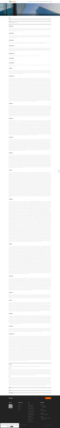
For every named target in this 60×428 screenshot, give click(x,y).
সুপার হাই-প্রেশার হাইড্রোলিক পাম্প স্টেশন (44, 70)
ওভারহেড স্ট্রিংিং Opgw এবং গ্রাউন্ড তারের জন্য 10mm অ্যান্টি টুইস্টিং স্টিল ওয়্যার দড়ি (42, 320)
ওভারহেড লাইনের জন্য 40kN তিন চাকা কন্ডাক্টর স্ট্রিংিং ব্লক (34, 348)
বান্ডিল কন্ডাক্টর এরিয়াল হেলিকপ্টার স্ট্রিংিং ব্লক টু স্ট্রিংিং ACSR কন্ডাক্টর (25, 133)
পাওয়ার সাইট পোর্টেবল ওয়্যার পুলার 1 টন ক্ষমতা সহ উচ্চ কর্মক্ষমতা (30, 185)
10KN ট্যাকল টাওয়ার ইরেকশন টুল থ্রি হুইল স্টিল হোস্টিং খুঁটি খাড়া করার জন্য (25, 255)
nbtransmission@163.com (45, 414)
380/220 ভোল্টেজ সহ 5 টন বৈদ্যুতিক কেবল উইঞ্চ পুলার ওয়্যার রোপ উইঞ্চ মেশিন (32, 179)
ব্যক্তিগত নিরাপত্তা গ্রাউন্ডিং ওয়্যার (23, 36)
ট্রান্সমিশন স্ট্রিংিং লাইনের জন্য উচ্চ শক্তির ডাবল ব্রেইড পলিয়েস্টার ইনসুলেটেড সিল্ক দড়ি (37, 318)
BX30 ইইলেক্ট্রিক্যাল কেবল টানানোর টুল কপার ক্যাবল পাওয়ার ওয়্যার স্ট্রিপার (31, 238)
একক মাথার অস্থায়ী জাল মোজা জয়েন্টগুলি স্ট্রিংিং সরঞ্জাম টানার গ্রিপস (28, 341)
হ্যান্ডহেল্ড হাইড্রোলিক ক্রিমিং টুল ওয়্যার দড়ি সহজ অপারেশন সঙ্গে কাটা (42, 231)
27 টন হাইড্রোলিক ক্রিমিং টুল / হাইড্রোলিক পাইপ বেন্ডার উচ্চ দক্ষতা (35, 227)
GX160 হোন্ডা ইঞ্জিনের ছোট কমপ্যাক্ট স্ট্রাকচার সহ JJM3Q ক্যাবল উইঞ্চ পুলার (26, 182)
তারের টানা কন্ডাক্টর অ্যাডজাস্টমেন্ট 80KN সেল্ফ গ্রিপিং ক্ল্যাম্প (37, 309)
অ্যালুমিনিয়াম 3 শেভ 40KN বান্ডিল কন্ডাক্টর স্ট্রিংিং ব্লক (17, 114)
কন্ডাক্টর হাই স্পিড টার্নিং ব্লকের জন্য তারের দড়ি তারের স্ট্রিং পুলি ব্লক (24, 147)
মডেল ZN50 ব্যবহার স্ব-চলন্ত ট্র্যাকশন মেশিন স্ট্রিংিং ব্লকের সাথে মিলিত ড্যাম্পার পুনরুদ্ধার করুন (37, 147)
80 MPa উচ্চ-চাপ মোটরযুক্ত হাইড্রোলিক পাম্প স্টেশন (19, 70)
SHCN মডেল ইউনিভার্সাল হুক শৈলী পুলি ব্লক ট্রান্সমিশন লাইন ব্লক (13, 343)
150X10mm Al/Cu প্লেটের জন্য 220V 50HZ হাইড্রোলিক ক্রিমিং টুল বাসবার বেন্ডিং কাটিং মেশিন (36, 218)
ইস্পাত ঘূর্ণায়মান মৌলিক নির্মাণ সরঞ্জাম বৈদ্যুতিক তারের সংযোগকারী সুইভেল (41, 339)
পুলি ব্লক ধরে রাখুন (34, 29)
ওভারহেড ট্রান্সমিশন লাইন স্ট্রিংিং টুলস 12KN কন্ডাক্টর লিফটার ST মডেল (39, 252)
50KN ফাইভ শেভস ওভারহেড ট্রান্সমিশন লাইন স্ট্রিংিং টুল (35, 353)
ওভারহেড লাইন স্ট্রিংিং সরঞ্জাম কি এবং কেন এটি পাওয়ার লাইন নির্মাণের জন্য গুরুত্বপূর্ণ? (15, 369)
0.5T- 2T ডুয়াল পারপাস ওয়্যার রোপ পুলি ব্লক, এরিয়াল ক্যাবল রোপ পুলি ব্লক (38, 127)
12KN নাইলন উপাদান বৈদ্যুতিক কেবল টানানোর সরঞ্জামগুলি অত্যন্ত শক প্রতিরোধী (39, 80)
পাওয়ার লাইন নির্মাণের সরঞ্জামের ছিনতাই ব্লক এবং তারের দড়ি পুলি (25, 158)
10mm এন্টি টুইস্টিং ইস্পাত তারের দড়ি (17, 50)
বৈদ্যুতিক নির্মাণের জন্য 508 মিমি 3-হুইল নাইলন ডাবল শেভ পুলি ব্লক (35, 131)
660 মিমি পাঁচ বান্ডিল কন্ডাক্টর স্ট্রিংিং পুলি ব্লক (23, 107)
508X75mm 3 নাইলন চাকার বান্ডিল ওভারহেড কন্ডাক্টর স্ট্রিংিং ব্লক (17, 109)
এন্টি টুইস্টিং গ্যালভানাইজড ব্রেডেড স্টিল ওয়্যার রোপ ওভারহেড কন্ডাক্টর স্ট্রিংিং (29, 320)
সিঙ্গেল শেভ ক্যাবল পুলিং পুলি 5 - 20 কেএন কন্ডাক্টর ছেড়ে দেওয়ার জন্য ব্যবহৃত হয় (27, 127)
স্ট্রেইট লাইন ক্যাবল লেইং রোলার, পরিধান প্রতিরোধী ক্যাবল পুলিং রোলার (45, 82)
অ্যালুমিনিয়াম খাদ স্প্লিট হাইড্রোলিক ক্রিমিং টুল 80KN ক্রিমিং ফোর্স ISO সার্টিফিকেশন (23, 229)
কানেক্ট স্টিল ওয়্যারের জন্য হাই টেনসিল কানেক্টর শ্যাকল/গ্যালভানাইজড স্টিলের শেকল (36, 343)
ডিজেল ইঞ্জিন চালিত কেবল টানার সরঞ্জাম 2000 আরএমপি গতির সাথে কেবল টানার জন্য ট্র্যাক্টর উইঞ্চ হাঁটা (31, 193)
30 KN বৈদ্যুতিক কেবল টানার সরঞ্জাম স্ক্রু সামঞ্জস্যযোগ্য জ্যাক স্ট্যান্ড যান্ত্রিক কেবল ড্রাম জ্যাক (39, 267)
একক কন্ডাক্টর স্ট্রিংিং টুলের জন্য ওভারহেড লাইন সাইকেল (21, 150)
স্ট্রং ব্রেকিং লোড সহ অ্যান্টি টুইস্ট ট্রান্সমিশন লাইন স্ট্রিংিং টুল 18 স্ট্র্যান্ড (22, 342)
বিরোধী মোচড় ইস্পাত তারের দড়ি (11, 45)
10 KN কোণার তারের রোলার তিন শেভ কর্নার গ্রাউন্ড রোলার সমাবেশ (16, 92)
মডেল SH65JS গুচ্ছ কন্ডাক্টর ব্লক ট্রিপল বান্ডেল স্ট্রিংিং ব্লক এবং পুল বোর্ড (22, 129)
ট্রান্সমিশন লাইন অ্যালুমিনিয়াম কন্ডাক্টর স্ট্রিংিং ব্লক (30, 349)
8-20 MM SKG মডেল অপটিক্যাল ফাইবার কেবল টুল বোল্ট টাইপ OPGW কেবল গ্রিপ (15, 278)
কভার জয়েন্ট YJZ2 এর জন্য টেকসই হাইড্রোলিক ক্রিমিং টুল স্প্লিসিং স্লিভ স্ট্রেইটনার (18, 230)
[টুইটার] (47, 425)
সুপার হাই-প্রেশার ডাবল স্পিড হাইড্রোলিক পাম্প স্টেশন (27, 70)
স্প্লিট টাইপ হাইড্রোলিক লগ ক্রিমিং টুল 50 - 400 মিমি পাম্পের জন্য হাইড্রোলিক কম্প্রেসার (41, 204)
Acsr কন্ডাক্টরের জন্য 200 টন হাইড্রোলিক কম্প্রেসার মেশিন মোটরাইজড (22, 71)
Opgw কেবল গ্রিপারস (38, 43)
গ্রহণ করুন (12, 426)
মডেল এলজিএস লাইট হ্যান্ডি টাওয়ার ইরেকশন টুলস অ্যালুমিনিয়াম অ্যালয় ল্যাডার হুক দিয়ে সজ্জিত (33, 247)
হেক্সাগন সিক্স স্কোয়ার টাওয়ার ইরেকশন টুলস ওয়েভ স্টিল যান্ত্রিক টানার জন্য (33, 342)
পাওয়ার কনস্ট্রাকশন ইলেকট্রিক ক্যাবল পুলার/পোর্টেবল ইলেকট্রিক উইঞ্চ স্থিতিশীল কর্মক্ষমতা (22, 186)
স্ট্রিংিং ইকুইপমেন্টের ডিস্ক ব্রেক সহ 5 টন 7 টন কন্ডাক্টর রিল (20, 143)
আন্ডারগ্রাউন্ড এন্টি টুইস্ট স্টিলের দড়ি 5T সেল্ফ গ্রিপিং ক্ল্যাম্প (27, 307)
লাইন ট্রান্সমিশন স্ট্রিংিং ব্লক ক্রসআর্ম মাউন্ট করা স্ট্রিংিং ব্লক (43, 129)
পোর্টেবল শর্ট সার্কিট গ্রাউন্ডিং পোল (13, 36)
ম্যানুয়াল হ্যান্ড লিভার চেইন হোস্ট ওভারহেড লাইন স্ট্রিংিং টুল (17, 331)
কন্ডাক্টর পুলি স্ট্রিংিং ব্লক (11, 26)
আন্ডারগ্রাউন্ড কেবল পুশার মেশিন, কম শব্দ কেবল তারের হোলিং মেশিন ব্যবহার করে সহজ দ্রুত (28, 95)
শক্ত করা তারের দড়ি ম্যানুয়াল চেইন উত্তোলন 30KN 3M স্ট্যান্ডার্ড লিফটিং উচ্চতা (37, 328)
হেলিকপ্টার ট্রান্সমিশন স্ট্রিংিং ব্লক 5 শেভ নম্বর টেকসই (36, 133)
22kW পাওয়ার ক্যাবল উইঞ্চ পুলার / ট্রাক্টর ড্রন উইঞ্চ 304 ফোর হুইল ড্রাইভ (36, 176)
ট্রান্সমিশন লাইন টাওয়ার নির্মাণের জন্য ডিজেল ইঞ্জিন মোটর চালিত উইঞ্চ (34, 161)
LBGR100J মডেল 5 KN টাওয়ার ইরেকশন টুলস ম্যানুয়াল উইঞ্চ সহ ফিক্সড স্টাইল (15, 294)
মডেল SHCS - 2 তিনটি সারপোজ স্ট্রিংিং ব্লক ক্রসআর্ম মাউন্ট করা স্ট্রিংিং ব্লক (29, 128)
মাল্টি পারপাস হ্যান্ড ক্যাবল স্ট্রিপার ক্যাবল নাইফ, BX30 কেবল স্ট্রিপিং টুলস (36, 263)
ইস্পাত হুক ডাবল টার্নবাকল (13, 43)
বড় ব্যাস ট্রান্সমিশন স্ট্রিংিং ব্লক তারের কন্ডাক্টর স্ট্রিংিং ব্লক (35, 132)
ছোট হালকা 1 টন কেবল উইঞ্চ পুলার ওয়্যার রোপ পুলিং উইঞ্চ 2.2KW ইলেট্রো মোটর (19, 179)
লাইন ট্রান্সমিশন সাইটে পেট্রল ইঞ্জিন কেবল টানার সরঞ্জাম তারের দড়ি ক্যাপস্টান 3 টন (36, 180)
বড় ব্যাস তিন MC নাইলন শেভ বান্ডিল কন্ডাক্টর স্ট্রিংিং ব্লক (32, 106)
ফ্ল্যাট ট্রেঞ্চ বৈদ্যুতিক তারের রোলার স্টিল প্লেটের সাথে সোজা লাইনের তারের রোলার (16, 80)
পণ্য (9, 24)
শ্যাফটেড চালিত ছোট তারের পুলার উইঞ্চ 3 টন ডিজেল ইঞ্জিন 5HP (35, 187)
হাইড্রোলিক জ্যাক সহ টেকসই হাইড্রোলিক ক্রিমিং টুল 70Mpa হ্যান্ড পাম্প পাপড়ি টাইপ (37, 219)
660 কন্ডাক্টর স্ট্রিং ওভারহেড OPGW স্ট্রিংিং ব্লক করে (35, 287)
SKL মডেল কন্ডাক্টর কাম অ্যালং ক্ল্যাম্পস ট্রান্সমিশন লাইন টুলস (44, 142)
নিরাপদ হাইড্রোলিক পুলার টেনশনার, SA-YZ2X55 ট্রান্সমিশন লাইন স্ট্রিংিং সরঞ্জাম (25, 356)
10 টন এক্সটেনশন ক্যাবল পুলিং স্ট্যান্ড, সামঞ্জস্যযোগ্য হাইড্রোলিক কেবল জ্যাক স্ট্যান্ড (40, 269)
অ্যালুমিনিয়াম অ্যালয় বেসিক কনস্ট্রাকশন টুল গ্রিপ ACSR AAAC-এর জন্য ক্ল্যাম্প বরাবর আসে (25, 309)
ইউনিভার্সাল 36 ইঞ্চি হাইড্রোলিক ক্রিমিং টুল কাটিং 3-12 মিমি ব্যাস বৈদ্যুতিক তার (22, 218)
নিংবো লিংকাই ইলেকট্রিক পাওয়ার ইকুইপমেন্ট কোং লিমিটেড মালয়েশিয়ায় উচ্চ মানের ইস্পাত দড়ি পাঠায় (32, 366)
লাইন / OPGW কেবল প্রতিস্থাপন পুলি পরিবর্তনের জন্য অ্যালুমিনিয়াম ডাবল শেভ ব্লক (32, 285)
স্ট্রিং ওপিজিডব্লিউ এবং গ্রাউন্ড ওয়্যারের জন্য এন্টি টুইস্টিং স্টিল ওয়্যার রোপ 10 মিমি (21, 48)
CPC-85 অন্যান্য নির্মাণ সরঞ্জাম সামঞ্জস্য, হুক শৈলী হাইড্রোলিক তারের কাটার (17, 264)
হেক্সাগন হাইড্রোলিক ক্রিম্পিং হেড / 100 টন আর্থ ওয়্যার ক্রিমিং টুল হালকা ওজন (19, 214)
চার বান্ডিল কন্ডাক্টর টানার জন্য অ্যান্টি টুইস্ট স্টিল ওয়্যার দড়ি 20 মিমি (33, 48)
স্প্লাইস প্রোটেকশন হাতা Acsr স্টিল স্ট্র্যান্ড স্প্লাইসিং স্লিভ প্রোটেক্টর (44, 156)
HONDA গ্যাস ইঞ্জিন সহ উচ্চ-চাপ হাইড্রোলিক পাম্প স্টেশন (36, 70)
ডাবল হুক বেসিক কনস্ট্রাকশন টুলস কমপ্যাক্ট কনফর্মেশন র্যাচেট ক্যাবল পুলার (24, 311)
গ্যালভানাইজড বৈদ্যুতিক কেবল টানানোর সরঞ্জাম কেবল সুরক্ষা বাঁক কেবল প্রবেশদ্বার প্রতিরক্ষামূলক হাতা (30, 89)
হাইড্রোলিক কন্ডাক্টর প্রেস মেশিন (20, 73)
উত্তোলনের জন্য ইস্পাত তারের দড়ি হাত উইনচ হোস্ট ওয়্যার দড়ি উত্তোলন (35, 120)
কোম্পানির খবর (10, 364)
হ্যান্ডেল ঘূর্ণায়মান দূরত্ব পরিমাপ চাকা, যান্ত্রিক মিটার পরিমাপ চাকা (13, 262)
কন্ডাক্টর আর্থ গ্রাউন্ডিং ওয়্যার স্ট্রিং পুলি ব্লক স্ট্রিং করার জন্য (18, 128)
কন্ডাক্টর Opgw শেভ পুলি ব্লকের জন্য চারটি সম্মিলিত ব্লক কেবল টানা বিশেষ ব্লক (18, 145)
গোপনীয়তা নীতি (17, 425)
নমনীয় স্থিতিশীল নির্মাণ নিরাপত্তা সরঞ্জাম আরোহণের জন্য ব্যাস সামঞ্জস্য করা (41, 259)
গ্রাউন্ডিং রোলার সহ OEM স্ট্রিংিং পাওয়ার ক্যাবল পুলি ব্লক (25, 113)
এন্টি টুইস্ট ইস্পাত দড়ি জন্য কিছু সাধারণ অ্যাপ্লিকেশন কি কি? (17, 385)
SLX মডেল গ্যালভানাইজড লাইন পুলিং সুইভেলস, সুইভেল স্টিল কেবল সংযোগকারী (40, 352)
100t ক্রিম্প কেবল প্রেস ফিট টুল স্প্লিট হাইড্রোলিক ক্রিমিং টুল (29, 234)
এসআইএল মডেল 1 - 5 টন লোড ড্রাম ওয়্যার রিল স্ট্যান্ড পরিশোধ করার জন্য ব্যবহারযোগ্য (35, 270)
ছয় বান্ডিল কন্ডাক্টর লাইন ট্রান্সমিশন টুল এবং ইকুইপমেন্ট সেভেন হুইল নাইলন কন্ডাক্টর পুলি (33, 346)
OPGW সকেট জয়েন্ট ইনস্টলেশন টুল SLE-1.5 (30, 289)
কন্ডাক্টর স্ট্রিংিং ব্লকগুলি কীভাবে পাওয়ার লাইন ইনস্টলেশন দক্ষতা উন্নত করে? (40, 373)
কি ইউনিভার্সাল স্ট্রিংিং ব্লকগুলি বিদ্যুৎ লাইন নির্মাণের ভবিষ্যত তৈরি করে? (34, 371)
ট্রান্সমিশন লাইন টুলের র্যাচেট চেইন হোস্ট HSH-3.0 (20, 160)
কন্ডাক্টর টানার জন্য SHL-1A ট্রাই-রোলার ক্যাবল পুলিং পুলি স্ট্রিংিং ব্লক (15, 127)
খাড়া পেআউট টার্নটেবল (34, 42)
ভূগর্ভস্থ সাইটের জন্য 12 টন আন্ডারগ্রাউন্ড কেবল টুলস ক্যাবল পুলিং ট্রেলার (16, 95)
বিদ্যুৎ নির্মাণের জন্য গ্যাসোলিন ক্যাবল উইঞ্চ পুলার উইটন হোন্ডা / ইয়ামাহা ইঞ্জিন (39, 174)
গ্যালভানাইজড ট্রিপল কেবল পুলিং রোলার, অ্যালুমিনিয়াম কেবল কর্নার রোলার (21, 81)
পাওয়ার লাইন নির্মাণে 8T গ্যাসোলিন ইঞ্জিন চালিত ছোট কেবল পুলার (15, 182)
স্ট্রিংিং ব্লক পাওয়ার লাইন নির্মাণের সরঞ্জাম (38, 28)
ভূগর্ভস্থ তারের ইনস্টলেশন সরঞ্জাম (31, 414)
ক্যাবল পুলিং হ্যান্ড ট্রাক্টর (13, 35)
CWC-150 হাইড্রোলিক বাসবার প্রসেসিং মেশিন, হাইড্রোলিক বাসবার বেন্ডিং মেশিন (36, 203)
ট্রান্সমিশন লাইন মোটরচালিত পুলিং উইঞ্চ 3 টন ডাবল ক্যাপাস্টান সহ (13, 162)
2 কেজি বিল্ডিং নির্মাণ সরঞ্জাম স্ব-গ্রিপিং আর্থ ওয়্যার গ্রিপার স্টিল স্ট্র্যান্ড (44, 305)
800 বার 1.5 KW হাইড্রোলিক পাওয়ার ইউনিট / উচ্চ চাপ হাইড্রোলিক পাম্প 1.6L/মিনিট (32, 214)
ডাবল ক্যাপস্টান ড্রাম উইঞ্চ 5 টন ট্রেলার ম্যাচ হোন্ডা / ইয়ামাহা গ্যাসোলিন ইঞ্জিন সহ (20, 175)
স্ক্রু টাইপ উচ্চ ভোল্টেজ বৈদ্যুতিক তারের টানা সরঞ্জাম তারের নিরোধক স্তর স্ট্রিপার (28, 237)
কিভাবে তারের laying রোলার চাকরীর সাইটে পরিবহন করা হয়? (43, 377)
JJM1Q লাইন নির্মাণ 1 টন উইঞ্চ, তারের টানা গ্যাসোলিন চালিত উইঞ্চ (32, 194)
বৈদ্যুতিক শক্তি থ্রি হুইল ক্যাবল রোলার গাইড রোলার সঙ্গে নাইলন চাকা (26, 88)
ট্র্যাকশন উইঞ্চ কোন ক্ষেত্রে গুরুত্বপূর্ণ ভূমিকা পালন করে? (16, 371)
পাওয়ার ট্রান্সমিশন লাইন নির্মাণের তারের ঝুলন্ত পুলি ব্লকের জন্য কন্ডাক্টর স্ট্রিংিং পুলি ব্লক (23, 131)
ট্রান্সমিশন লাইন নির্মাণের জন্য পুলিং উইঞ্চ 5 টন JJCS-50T (24, 161)
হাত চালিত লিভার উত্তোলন (22, 35)
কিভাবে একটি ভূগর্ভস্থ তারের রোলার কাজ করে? (12, 377)
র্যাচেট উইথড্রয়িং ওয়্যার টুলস (45, 42)
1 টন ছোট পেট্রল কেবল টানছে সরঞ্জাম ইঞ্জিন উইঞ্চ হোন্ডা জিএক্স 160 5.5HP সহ (37, 172)
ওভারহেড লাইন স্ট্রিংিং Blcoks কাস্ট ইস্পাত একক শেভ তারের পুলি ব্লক (41, 128)
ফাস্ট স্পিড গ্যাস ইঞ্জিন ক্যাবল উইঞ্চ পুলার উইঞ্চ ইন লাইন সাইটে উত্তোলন (40, 185)
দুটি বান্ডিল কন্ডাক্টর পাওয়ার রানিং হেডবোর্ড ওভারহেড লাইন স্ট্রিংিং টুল (43, 139)
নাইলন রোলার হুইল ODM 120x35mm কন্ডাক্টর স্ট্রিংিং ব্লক (44, 121)
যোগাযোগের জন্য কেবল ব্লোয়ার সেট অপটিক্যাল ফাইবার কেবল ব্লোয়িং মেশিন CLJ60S (31, 284)
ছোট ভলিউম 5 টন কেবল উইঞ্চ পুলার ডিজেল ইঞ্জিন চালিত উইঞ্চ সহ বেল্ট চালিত (20, 189)
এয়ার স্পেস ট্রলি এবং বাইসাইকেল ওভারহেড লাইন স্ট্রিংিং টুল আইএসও (45, 149)
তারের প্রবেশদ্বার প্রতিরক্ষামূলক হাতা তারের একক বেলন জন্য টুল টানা (43, 89)
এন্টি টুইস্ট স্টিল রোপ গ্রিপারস (22, 43)
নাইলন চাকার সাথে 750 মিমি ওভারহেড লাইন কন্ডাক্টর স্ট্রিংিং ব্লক (17, 350)
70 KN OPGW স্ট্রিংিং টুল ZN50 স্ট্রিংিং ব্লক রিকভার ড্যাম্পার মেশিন (39, 281)
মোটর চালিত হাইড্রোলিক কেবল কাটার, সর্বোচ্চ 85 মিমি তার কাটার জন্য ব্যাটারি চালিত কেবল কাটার (31, 230)
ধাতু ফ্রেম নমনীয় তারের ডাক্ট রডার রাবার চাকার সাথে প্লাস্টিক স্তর (38, 78)
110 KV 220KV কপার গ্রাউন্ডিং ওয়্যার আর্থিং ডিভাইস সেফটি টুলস (27, 248)
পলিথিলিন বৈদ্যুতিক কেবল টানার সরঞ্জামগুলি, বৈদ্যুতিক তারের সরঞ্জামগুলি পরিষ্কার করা (27, 78)
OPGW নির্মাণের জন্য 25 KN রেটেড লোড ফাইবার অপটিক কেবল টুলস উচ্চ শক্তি (28, 278)
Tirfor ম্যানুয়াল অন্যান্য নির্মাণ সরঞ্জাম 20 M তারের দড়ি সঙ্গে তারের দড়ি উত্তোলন (24, 328)
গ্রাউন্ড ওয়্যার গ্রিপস (34, 43)
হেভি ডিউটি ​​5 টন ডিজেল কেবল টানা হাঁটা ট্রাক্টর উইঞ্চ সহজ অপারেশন (19, 193)
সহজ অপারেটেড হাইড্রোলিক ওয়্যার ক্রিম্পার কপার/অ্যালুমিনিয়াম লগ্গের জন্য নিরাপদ (23, 203)
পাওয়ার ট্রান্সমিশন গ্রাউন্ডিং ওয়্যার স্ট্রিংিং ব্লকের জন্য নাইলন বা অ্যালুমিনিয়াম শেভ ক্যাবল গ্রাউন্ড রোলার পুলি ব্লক (25, 164)
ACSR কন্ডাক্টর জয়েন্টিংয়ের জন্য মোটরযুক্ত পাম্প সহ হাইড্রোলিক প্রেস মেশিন (44, 162)
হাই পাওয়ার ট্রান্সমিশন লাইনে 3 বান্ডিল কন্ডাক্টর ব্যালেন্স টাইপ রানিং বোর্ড (21, 140)
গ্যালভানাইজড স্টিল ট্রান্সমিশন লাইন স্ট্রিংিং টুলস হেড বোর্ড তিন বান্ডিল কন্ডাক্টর (45, 342)
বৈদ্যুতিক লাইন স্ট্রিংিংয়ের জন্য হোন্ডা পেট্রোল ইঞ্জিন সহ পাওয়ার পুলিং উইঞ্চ (45, 161)
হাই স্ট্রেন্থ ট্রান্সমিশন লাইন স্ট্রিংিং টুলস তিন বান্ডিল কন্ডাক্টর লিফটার (18, 252)
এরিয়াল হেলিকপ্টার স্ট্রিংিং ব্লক (27, 28)
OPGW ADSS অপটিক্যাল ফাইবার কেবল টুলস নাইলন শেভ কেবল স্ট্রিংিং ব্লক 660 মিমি (35, 125)
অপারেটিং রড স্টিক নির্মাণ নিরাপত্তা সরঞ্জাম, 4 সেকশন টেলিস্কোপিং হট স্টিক (26, 258)
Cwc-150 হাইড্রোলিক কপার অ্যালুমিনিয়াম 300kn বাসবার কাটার (15, 233)
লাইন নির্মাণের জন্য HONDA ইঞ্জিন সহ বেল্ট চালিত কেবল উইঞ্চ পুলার (15, 187)
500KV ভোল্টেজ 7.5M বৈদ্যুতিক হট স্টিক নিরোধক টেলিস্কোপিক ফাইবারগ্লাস (14, 258)
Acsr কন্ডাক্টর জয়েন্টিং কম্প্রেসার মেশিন (31, 71)
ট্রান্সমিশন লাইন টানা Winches (11, 53)
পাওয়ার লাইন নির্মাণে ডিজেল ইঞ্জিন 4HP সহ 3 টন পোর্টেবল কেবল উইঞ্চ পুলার (30, 191)
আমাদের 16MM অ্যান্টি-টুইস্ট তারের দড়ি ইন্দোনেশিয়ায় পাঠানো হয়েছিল (19, 366)
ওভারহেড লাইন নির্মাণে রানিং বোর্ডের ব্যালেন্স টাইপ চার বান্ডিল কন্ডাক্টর (43, 140)
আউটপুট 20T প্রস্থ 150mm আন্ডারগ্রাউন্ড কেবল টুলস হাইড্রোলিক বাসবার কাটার (28, 222)
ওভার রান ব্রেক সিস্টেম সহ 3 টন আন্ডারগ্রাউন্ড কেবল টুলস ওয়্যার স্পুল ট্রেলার (34, 96)
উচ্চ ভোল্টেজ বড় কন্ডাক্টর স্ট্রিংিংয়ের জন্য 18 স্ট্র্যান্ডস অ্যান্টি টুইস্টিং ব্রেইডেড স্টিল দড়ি (27, 316)
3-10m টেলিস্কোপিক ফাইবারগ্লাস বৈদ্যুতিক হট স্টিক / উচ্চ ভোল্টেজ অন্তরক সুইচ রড (15, 248)
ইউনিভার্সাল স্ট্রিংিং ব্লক (24, 29)
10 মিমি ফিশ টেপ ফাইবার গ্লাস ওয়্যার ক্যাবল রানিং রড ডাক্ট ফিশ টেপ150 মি (20, 93)
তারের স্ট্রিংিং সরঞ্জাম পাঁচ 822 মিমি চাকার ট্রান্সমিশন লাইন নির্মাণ (30, 111)
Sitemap (11, 14)
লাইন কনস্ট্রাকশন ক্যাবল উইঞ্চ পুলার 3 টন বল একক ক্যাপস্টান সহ (41, 191)
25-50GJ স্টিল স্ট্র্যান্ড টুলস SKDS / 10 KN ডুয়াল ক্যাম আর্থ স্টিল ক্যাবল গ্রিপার (28, 302)
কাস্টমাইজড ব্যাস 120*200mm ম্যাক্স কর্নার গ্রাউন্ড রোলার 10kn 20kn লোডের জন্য (20, 99)
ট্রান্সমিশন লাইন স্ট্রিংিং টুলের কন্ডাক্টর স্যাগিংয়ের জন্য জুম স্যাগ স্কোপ (22, 142)
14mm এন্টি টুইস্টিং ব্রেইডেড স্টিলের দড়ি (36, 50)
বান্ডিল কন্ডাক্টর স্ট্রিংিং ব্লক (11, 28)
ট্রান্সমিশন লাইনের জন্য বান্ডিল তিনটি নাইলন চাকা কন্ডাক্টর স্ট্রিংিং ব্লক (41, 111)
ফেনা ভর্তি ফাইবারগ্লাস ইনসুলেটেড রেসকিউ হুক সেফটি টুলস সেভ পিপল (38, 256)
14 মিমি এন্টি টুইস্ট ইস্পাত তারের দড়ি (30, 50)
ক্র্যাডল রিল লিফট (31, 42)
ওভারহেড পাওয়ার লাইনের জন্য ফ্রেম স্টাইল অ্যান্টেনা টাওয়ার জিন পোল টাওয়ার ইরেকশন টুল (23, 296)
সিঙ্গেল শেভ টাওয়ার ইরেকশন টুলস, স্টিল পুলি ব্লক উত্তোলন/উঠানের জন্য (14, 255)
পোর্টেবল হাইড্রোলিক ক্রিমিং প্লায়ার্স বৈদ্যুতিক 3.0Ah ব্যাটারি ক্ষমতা (44, 230)
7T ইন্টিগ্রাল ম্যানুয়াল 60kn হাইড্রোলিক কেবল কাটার (44, 233)
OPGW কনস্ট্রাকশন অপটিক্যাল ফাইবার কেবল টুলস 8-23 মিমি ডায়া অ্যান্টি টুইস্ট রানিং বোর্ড (25, 281)
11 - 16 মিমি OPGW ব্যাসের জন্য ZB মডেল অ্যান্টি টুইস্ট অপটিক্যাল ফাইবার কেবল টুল (32, 280)
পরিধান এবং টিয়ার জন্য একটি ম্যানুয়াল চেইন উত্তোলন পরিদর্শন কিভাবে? (27, 385)
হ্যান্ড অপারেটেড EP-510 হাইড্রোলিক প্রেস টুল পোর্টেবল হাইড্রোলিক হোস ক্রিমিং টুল (26, 226)
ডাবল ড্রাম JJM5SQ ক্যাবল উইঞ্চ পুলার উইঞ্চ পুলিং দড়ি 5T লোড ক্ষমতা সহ (27, 174)
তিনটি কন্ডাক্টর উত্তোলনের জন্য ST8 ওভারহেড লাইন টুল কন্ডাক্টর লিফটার (28, 252)
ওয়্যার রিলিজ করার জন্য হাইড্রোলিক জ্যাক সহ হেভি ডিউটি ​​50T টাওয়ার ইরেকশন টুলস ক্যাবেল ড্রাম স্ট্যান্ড (24, 253)
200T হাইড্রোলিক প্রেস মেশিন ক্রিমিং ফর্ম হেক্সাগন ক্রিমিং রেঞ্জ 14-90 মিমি (38, 211)
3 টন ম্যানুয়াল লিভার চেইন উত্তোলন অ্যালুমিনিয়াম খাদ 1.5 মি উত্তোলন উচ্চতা (27, 331)
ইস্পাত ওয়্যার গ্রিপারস (31, 43)
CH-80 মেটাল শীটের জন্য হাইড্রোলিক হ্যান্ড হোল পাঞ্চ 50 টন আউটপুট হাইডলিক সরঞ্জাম (30, 220)
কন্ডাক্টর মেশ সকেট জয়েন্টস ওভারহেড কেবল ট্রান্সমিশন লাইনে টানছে (30, 143)
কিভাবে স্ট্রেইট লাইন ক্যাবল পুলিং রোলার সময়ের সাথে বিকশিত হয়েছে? (38, 378)
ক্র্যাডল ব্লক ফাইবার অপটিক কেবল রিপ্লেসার (40, 29)
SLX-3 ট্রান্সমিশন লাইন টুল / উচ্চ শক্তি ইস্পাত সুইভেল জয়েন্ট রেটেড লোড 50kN (16, 352)
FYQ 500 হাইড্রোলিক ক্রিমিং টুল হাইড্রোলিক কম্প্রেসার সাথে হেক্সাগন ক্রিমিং (15, 209)
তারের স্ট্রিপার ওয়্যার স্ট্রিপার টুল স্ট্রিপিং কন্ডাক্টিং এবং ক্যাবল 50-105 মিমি (14, 120)
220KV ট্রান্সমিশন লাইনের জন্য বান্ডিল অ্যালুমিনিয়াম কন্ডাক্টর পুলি (21, 349)
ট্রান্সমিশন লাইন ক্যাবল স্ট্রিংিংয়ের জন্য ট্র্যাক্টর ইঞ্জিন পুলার (40, 160)
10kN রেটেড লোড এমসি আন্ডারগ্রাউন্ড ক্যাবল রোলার (43, 99)
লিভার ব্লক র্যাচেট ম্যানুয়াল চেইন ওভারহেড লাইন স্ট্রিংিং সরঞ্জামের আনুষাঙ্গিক (38, 330)
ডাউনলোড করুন (37, 1)
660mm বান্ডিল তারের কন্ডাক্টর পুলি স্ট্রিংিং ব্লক (36, 114)
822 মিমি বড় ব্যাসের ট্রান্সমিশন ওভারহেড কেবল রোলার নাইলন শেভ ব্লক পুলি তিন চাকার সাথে (16, 167)
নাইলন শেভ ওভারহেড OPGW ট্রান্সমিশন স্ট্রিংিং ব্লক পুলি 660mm (15, 132)
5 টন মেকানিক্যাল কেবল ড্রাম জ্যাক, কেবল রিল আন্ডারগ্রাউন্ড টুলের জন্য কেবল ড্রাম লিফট (27, 269)
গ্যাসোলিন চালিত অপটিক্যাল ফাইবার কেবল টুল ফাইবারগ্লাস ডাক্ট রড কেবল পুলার (41, 95)
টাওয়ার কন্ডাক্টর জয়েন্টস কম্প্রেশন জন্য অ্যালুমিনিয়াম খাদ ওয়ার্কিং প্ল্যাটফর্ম (37, 294)
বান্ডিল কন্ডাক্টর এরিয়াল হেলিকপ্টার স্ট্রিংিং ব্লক (34, 113)
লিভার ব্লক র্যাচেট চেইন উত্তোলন (34, 35)
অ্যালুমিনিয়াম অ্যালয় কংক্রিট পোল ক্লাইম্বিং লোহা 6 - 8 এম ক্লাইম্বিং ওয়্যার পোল (35, 260)
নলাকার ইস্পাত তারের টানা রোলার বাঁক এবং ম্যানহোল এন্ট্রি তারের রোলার (43, 81)
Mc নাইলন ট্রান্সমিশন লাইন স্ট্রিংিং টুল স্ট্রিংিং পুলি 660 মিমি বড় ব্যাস (23, 348)
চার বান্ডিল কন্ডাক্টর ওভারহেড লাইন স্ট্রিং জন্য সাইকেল (12, 150)
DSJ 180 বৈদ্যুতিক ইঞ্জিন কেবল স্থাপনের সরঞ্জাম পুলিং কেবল (24, 120)
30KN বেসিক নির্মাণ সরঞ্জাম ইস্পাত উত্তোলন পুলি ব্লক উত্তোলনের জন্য (36, 255)
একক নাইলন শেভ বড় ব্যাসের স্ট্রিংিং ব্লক (36, 109)
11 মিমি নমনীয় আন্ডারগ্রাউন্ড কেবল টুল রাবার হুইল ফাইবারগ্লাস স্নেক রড (44, 93)
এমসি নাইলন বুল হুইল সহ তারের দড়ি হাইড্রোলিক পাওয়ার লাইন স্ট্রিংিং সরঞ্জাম (37, 356)
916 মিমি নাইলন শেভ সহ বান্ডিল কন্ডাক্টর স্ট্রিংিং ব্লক (27, 353)
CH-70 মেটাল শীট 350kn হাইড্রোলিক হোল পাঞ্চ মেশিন (24, 233)
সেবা (18, 411)
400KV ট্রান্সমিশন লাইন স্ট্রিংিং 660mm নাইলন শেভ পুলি (40, 350)
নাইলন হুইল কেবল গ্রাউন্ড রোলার (30, 378)
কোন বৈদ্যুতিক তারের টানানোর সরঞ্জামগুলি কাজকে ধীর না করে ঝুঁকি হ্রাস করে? (27, 369)
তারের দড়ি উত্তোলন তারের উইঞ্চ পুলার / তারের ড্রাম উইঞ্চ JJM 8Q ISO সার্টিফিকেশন (39, 182)
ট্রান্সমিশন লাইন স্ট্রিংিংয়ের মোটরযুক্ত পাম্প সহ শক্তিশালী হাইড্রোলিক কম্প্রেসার (15, 240)
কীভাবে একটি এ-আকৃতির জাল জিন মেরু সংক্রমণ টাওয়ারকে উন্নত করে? (45, 371)
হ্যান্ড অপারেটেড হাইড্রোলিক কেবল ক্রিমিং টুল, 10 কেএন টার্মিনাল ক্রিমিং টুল (16, 204)
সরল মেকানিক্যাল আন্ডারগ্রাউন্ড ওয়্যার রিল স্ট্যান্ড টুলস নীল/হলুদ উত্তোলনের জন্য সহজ (17, 271)
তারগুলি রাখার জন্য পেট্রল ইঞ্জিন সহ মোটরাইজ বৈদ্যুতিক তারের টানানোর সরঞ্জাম (20, 84)
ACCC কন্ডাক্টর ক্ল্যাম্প (10, 42)
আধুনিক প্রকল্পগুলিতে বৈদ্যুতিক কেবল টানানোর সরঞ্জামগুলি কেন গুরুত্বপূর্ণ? (37, 372)
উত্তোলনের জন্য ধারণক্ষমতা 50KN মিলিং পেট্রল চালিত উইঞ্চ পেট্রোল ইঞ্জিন (19, 185)
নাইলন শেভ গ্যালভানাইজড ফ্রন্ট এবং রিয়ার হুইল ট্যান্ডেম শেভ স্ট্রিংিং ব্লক (40, 164)
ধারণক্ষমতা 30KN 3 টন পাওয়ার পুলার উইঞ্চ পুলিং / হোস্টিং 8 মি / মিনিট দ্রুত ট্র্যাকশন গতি (33, 189)
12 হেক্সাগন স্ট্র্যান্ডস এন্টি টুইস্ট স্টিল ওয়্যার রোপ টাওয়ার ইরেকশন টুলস (26, 266)
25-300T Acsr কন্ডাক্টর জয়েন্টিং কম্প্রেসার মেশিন (24, 241)
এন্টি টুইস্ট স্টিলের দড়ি (10, 313)
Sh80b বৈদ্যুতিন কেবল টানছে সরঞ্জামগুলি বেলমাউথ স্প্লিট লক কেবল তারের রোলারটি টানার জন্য (33, 87)
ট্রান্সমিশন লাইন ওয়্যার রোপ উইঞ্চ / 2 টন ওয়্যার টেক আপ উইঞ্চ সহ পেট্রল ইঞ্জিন (24, 178)
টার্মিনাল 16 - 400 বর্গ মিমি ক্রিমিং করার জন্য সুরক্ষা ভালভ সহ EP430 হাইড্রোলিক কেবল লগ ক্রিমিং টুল (41, 226)
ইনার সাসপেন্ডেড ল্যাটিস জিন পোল (14, 60)
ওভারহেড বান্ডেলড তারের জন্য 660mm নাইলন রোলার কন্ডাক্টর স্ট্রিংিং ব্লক (20, 360)
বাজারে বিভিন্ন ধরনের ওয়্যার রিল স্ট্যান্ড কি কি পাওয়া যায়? (25, 384)
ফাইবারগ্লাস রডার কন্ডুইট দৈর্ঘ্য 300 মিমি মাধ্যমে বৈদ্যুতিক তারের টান (43, 84)
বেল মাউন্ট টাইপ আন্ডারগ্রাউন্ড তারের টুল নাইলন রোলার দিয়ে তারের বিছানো (22, 82)
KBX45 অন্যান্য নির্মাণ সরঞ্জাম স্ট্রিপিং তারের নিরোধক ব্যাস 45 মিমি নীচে (15, 266)
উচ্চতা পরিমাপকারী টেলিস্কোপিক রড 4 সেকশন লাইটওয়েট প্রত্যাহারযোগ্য (34, 249)
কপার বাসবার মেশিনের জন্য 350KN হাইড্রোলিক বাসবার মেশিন (20, 234)
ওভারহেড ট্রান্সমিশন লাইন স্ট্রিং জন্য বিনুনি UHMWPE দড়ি (23, 321)
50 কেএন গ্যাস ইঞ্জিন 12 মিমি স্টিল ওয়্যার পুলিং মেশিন (16, 161)
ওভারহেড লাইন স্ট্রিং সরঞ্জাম (11, 40)
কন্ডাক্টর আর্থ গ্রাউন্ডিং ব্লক (49, 29)
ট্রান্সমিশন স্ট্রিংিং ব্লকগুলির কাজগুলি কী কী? (15, 373)
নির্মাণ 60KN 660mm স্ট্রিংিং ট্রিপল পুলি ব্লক (42, 113)
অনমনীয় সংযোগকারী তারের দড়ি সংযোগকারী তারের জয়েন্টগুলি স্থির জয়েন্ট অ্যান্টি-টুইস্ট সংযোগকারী (20, 149)
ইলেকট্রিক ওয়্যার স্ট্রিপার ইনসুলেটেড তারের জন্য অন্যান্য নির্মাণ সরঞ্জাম (15, 263)
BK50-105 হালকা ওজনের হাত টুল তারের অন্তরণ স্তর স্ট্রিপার (39, 237)
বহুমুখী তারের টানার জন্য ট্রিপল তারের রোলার (37, 100)
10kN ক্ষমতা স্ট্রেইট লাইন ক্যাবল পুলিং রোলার (18, 100)
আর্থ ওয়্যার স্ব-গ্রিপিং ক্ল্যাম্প (27, 43)
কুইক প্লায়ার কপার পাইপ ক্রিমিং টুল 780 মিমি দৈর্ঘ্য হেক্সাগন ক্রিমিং (44, 225)
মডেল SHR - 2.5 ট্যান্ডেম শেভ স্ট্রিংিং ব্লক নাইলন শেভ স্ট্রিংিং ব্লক (16, 339)
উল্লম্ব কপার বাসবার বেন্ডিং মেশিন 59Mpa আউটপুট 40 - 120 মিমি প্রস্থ (24, 227)
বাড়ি (9, 14)
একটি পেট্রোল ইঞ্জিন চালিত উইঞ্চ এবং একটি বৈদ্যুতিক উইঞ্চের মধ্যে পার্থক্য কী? (29, 380)
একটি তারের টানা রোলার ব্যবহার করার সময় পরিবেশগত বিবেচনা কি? (34, 377)
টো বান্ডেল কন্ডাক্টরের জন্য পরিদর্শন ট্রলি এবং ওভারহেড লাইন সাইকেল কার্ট (15, 158)
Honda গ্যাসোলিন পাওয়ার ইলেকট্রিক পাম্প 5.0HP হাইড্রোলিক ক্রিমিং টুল (40, 234)
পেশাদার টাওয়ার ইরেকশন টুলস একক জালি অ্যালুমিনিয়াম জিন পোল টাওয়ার (36, 296)
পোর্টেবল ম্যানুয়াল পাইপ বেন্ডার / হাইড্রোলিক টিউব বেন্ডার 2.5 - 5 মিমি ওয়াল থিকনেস (32, 225)
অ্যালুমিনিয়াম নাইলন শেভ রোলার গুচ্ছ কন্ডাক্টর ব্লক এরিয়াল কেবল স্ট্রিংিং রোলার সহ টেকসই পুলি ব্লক (32, 165)
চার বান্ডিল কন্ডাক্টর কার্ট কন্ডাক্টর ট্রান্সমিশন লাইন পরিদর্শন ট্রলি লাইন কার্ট (24, 157)
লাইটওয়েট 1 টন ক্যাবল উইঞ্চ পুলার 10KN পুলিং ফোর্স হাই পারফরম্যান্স (25, 187)
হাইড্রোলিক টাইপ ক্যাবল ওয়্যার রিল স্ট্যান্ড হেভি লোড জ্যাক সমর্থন (23, 273)
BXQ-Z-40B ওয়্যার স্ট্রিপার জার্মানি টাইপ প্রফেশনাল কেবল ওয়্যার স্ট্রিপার (19, 238)
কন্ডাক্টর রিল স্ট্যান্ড (37, 42)
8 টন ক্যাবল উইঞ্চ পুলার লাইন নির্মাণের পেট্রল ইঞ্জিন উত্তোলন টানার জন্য (32, 183)
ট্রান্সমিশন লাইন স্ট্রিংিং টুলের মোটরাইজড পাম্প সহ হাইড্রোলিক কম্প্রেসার (29, 160)
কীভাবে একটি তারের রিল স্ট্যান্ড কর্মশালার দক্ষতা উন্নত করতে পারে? (13, 372)
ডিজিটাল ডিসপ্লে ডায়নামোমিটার (46, 35)
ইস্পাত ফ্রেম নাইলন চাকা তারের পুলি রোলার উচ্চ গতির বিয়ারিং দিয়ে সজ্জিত (28, 80)
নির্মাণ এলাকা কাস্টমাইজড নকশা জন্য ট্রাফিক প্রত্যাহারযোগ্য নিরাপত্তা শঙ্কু (27, 256)
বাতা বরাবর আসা (10, 300)
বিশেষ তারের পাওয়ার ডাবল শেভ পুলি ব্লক (48, 147)
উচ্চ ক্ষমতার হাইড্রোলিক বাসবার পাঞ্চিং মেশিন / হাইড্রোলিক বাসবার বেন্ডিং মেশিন (22, 223)
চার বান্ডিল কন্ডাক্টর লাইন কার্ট (42, 36)
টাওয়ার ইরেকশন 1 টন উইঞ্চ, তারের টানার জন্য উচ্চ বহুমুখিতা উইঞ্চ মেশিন (16, 174)
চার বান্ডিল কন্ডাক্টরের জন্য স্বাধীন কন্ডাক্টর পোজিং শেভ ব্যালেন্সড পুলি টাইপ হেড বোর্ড (44, 146)
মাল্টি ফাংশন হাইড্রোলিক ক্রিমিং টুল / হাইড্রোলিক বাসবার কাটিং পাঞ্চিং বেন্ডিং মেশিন (41, 222)
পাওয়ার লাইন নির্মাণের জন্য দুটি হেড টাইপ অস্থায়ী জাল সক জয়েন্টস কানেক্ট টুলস (23, 156)
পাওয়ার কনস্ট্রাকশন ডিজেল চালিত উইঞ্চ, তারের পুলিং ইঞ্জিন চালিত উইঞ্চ (43, 175)
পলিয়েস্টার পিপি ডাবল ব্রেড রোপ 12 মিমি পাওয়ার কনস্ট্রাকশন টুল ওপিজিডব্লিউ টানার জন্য (21, 260)
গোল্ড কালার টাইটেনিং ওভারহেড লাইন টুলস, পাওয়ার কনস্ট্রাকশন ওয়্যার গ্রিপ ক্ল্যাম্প (15, 310)
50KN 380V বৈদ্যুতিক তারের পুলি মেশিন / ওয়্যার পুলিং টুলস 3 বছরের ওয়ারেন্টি (44, 179)
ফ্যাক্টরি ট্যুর (12, 22)
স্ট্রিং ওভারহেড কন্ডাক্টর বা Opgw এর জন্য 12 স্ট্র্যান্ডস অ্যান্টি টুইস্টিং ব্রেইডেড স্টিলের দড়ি (41, 317)
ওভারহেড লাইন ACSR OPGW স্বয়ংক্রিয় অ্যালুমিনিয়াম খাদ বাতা (33, 162)
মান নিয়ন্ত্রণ (14, 22)
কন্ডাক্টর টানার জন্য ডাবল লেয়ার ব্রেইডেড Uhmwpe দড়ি (44, 321)
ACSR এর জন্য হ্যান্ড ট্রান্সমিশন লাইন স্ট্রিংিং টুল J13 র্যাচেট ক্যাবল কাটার (39, 341)
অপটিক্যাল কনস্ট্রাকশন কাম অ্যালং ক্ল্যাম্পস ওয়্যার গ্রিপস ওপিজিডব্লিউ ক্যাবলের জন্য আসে (41, 288)
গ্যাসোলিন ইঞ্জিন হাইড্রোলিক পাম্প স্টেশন (12, 70)
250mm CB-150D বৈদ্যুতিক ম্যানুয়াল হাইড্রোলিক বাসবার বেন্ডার (34, 233)
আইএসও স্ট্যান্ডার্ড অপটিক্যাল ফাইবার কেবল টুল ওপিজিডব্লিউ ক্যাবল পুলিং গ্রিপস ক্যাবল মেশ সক (18, 284)
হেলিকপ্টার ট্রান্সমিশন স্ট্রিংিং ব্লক (22, 28)
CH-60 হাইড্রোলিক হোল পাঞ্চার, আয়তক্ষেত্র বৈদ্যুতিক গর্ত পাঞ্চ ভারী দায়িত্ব (20, 208)
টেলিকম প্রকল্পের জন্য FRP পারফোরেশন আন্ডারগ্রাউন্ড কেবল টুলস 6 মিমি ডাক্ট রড (27, 92)
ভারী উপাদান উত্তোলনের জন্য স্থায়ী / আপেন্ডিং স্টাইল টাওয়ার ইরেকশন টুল (16, 295)
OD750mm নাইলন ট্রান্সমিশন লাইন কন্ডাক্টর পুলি (12, 349)
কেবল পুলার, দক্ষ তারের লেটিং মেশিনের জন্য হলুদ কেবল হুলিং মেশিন (13, 281)
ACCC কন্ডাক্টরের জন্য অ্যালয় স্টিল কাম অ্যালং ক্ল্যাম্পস (16, 42)
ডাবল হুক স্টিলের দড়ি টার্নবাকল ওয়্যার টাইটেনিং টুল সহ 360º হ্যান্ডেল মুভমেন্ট (23, 262)
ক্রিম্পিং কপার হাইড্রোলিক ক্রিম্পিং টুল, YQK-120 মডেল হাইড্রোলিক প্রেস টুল (27, 201)
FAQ (15, 22)
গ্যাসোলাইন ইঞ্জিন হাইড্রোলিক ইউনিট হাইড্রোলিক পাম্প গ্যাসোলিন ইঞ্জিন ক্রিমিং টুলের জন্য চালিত (27, 216)
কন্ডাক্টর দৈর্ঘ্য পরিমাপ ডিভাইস (29, 36)
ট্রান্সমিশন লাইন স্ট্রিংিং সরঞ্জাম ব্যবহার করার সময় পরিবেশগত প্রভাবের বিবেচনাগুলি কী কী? (39, 385)
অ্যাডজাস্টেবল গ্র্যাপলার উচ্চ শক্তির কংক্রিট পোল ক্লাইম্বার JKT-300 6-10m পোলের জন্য (39, 248)
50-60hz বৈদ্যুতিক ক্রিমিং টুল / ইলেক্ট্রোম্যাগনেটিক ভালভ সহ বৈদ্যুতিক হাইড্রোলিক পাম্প (16, 215)
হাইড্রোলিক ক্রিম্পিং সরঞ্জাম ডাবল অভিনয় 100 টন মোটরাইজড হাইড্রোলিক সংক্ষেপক (36, 207)
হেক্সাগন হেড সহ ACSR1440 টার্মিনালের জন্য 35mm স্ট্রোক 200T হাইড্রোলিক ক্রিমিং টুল (25, 211)
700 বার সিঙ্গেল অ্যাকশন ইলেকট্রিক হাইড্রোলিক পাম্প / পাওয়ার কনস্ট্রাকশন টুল (42, 215)
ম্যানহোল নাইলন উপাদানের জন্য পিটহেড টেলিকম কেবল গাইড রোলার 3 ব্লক (37, 88)
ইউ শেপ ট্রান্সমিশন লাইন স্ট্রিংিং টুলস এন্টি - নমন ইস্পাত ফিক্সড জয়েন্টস (24, 343)
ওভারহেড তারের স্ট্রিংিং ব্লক (19, 29)
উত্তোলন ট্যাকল (27, 29)
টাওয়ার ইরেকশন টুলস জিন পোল (31, 413)
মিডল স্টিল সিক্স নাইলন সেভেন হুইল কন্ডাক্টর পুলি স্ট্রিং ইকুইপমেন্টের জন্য (21, 346)
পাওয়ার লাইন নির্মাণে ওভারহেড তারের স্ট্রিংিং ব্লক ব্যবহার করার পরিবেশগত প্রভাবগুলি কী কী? (24, 381)
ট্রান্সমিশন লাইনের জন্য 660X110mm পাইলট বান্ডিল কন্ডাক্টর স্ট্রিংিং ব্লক (42, 115)
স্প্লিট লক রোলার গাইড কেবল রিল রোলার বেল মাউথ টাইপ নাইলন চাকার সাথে (15, 88)
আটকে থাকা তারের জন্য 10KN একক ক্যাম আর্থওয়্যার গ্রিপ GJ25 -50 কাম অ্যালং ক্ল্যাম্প (39, 307)
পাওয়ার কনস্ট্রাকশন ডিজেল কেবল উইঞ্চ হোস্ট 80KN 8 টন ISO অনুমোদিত (37, 190)
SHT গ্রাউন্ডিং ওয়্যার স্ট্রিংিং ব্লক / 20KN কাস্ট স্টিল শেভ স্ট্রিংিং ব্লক (40, 345)
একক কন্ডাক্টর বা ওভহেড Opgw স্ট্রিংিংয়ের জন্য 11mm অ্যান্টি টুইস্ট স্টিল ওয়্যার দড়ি (30, 139)
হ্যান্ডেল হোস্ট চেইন (42, 35)
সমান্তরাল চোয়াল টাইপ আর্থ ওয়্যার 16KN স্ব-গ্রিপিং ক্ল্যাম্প (28, 306)
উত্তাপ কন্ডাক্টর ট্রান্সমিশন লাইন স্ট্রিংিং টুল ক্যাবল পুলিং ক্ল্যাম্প (13, 309)
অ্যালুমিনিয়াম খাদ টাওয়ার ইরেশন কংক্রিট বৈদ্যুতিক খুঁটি (35, 266)
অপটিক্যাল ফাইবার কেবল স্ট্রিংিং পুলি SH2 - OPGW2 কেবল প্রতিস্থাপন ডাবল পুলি (35, 282)
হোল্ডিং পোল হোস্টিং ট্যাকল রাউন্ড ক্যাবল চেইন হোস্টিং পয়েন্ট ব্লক (40, 145)
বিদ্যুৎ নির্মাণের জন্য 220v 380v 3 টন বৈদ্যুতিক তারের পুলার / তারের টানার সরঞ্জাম (24, 180)
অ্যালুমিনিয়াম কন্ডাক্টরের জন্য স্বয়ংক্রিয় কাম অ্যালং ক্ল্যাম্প (25, 42)
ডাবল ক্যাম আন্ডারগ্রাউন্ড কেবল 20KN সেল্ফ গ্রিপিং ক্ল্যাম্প (19, 306)
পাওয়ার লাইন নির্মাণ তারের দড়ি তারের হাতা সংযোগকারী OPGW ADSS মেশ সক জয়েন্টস (28, 288)
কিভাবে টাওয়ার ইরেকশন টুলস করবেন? (44, 384)
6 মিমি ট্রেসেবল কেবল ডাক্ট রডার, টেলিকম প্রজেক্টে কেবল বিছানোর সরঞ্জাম (39, 92)
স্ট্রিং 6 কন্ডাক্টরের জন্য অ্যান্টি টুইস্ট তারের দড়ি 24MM (23, 49)
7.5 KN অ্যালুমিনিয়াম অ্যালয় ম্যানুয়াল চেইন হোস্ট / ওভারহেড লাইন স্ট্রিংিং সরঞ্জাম (26, 330)
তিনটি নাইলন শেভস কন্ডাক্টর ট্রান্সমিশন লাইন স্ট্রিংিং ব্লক (21, 111)
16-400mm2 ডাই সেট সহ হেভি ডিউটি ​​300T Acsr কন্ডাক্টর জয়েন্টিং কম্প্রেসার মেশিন (34, 241)
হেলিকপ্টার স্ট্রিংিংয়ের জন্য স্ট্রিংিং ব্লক (16, 28)
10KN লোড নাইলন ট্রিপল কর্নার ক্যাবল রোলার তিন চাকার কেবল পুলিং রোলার (32, 81)
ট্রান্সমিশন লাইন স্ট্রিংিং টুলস (11, 33)
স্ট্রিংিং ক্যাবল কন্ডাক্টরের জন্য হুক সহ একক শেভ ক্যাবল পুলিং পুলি (14, 121)
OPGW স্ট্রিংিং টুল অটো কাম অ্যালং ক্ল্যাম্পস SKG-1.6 (38, 289)
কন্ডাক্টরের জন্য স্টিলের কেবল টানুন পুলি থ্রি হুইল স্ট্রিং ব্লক (15, 107)
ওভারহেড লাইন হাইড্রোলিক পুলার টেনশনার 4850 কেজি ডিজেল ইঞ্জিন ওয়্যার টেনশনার (32, 357)
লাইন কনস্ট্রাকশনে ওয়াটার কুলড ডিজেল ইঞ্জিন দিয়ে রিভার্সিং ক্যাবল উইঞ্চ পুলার (15, 190)
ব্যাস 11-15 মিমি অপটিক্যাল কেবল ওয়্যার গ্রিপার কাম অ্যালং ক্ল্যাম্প (16, 288)
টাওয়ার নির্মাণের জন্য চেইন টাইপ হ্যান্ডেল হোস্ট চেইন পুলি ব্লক (13, 328)
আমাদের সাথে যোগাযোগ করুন (45, 1)
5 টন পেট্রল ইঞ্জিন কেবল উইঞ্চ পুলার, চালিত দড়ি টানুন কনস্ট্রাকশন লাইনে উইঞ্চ (21, 194)
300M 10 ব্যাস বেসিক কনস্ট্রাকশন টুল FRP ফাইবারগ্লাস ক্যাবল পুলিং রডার (14, 78)
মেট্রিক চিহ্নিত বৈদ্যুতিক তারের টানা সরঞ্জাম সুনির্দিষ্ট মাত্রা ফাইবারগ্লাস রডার (32, 84)
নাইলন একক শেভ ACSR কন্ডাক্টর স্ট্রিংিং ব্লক (32, 115)
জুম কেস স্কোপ (32, 36)
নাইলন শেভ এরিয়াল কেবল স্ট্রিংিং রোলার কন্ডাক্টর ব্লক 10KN (20, 122)
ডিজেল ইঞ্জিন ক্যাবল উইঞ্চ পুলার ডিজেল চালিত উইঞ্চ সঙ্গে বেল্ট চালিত (26, 190)
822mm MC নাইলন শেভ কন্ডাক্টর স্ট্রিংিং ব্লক (13, 354)
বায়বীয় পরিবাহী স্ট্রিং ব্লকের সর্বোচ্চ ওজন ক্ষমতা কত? (35, 381)
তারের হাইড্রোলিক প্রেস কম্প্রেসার (14, 71)
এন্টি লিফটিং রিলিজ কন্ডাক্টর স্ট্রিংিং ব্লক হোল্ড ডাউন (46, 125)
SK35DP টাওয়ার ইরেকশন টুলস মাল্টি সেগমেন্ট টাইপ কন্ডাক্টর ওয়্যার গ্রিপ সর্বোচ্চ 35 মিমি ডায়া (38, 251)
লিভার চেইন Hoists (30, 35)
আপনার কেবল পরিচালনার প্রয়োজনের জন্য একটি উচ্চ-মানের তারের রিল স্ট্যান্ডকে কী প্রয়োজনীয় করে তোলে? (26, 373)
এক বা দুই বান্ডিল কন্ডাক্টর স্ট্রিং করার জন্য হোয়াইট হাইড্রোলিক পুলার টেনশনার (44, 357)
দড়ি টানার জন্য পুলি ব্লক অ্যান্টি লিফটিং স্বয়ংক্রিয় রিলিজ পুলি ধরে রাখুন (33, 129)
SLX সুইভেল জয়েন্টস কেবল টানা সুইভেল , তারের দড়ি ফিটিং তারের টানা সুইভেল (28, 352)
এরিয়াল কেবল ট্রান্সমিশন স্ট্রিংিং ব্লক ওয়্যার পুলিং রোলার (26, 132)
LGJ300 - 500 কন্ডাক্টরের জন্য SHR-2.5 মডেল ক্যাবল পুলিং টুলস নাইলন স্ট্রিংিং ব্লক (29, 339)
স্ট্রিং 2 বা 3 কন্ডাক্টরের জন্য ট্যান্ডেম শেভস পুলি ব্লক (33, 110)
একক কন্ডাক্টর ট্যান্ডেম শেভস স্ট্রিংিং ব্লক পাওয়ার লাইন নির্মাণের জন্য (24, 110)
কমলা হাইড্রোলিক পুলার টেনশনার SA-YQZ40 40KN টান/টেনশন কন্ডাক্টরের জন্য (19, 357)
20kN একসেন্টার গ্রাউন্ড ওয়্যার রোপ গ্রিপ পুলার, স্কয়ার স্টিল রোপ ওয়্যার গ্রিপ (24, 303)
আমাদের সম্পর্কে (30, 1)
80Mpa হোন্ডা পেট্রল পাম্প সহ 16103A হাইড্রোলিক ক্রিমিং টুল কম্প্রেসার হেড (20, 212)
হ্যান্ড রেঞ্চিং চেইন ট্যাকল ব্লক (18, 43)
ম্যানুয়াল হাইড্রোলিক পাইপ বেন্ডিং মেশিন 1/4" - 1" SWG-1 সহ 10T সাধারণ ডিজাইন (34, 223)
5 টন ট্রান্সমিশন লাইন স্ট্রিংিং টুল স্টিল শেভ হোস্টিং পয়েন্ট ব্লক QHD (29, 345)
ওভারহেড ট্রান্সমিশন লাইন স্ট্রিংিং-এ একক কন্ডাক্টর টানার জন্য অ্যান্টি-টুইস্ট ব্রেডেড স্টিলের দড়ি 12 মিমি (16, 139)
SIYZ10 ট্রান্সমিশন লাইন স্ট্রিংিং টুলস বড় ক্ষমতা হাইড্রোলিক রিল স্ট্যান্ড (26, 338)
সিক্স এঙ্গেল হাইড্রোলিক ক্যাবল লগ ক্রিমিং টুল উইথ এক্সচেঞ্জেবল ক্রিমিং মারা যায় (23, 205)
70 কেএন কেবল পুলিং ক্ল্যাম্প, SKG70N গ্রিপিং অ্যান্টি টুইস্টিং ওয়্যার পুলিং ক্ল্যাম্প (36, 303)
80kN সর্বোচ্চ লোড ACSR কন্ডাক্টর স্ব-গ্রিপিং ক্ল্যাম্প (46, 309)
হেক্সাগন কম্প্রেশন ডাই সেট (16, 73)
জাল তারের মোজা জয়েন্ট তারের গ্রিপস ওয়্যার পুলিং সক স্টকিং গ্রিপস (35, 157)
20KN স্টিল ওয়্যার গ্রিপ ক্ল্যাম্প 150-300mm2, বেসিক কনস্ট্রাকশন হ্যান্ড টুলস (41, 302)
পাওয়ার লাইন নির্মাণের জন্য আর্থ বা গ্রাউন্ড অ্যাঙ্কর (43, 266)
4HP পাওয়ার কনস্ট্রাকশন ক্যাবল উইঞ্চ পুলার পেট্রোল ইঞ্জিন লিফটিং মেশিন (14, 172)
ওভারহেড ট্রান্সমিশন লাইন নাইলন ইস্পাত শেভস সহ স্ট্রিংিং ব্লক (31, 354)
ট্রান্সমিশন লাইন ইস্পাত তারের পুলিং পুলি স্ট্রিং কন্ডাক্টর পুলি (34, 121)
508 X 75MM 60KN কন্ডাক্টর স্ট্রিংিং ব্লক (41, 107)
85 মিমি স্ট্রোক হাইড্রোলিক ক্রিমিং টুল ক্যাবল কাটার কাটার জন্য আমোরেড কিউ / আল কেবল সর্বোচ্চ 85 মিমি (28, 231)
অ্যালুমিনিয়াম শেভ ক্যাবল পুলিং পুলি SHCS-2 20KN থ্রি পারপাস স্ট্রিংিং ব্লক (38, 124)
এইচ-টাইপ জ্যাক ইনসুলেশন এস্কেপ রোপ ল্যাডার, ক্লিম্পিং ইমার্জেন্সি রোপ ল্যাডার (17, 259)
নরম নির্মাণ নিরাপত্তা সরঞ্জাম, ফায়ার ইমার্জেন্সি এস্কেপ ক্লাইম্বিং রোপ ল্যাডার (37, 258)
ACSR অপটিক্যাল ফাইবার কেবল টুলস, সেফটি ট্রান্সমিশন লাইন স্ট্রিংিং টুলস (36, 310)
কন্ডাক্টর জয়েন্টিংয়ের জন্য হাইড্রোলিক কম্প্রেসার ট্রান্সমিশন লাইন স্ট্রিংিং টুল (33, 142)
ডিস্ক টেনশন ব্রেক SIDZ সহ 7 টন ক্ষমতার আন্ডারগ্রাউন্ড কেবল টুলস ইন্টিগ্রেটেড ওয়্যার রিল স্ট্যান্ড (43, 271)
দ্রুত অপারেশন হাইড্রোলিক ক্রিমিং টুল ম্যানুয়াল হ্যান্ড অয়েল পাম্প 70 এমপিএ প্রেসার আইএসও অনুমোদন (23, 219)
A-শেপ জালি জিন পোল (10, 60)
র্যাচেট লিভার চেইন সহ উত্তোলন (17, 35)
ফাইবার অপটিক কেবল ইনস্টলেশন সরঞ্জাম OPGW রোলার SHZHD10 (21, 289)
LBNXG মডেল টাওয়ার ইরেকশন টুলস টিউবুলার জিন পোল (26, 295)
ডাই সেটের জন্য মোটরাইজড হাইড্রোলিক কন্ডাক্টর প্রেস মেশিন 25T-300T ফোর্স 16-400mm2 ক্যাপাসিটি (29, 240)
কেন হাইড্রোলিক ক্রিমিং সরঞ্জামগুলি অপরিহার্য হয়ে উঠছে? (24, 371)
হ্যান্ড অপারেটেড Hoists (26, 35)
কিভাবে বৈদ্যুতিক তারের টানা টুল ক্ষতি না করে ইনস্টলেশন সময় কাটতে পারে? (38, 369)
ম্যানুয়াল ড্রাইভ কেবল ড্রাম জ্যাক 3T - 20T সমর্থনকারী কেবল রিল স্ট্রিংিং (30, 271)
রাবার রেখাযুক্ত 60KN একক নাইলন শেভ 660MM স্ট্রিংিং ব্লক (27, 114)
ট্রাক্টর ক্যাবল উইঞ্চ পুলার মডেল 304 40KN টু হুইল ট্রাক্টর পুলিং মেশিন (24, 176)
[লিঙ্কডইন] (48, 425)
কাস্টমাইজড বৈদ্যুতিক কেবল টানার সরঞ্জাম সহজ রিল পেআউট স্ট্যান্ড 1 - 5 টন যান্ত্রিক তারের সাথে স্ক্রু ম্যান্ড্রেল (17, 91)
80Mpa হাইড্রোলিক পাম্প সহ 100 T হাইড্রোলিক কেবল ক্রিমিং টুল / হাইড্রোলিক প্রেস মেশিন (34, 212)
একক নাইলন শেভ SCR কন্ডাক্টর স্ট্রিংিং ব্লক (40, 354)
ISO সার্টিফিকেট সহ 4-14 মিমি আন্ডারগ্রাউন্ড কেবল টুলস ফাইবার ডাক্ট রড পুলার (23, 96)
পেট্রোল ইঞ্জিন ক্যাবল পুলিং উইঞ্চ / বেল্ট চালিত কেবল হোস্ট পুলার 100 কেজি (20, 183)
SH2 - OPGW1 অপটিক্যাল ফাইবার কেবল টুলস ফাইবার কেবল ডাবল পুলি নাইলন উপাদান (21, 282)
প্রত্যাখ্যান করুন (8, 426)
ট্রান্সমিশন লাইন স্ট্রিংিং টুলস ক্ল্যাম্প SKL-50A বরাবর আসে (23, 162)
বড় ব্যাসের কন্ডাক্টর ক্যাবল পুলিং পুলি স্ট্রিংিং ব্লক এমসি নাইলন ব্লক (15, 115)
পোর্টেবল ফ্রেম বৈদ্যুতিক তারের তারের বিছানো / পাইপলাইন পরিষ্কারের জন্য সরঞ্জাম (24, 85)
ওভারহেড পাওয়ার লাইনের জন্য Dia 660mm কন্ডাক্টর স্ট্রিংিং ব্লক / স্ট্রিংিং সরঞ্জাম (25, 124)
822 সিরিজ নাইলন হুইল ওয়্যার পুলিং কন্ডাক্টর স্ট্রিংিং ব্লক (41, 106)
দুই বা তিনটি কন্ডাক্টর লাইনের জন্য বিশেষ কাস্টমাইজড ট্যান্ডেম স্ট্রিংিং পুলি (45, 109)
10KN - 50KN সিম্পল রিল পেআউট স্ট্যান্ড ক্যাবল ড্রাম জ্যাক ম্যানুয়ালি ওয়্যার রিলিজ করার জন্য (24, 267)
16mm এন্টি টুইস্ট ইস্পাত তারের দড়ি (42, 50)
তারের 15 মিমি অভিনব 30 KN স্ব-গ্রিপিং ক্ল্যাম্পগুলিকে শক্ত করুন (39, 306)
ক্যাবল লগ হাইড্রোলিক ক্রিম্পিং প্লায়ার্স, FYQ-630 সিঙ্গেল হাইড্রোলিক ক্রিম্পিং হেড (33, 208)
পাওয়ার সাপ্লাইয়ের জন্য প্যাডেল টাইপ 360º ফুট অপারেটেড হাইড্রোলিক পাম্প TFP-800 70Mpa (36, 205)
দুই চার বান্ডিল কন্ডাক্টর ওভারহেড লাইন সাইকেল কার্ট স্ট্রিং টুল (39, 143)
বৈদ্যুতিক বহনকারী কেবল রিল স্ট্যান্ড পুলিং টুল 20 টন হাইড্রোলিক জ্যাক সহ (30, 91)
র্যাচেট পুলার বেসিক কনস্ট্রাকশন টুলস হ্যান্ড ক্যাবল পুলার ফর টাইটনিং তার (35, 311)
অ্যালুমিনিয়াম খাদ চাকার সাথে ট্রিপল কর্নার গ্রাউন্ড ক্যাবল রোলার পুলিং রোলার (35, 85)
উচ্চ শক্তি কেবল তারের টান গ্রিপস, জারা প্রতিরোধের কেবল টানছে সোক (40, 278)
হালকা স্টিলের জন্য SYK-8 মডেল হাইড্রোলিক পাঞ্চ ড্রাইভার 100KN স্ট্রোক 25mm (15, 222)
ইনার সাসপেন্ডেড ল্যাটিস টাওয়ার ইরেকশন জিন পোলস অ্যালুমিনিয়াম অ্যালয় (36, 158)
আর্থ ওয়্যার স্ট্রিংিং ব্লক (31, 29)
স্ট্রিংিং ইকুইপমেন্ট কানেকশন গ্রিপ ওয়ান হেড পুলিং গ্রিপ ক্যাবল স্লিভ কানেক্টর (17, 341)
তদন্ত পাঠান (40, 1)
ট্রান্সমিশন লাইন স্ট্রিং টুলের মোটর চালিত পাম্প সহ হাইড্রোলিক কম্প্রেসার (39, 71)
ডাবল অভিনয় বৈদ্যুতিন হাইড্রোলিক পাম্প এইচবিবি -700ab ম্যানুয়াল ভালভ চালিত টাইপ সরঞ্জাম (23, 207)
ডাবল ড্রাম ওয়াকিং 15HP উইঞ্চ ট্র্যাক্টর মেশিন (43, 193)
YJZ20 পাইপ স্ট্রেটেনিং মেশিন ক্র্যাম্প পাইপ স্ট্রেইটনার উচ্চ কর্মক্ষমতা (35, 229)
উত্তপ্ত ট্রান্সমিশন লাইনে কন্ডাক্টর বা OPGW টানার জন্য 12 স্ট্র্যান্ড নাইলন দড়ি (34, 321)
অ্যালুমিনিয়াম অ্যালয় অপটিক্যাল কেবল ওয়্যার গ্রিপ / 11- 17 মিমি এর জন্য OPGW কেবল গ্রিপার (18, 285)
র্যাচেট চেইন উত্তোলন (39, 35)
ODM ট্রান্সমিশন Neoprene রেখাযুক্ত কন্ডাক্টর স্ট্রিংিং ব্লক (23, 106)
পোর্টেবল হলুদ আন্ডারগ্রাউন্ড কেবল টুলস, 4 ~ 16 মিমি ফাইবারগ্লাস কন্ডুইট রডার (32, 93)
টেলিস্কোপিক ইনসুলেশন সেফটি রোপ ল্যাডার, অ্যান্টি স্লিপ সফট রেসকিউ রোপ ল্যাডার (29, 259)
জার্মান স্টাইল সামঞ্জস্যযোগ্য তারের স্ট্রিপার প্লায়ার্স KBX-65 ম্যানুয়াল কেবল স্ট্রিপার (43, 238)
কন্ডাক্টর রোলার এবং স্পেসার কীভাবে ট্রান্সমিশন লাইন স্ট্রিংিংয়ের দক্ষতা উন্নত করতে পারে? (36, 382)
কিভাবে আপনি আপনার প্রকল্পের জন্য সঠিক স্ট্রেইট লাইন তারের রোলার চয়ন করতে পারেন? (22, 377)
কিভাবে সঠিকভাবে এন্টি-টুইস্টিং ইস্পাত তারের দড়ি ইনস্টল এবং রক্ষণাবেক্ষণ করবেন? (17, 380)
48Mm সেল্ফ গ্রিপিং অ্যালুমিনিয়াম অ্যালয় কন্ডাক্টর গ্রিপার (25, 310)
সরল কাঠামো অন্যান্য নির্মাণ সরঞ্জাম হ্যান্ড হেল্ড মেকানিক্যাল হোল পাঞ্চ (26, 263)
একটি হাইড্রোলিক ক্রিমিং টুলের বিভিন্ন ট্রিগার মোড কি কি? (16, 384)
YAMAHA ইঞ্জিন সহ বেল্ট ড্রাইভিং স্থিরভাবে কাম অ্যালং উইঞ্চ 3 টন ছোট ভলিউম (43, 194)
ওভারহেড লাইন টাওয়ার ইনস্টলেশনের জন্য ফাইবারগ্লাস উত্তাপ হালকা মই (45, 247)
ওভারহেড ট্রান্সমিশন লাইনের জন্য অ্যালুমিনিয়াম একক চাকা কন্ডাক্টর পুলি (44, 348)
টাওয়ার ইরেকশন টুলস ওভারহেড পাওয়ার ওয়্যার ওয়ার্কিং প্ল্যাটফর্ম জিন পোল (26, 294)
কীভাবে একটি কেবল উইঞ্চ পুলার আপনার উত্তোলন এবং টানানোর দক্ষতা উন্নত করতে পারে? (25, 372)
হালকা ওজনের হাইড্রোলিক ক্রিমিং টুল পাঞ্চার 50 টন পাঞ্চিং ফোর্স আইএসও (43, 220)
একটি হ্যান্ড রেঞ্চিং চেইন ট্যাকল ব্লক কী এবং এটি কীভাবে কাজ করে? (40, 380)
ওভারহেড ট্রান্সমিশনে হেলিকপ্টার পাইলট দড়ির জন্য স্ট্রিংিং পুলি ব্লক (15, 133)
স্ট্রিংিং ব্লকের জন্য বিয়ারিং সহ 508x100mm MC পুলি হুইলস (33, 107)
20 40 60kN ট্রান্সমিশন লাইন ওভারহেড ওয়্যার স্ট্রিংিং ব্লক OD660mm (29, 350)
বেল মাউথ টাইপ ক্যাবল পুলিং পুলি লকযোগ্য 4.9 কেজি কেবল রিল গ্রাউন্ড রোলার (34, 82)
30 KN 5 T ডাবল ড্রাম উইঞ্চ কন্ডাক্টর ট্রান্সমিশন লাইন (46, 158)
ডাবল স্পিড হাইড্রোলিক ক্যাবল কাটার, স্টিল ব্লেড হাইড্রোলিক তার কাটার (29, 264)
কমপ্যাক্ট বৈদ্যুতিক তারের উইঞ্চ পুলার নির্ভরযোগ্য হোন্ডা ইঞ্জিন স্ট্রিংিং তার (25, 172)
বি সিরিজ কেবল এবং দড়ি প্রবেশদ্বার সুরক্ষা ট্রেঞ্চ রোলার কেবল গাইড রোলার (20, 87)
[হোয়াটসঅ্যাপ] (51, 425)
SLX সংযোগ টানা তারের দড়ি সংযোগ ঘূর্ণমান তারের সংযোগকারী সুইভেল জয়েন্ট (21, 146)
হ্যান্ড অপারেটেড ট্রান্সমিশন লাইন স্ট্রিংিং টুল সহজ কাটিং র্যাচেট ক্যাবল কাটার (40, 264)
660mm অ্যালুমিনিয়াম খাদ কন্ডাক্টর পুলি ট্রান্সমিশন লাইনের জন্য (39, 349)
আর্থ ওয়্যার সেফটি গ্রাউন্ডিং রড (18, 36)
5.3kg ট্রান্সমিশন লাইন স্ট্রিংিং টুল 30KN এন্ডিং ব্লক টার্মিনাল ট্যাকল (18, 345)
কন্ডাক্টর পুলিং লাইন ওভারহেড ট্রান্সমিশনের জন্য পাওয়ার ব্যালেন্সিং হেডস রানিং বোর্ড (32, 140)
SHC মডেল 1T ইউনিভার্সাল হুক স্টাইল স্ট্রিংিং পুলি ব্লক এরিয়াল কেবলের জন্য (35, 337)
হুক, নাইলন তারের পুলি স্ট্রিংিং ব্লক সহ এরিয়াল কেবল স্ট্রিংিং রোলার (37, 338)
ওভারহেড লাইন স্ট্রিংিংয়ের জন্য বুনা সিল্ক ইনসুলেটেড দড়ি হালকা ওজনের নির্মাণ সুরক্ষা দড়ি (24, 318)
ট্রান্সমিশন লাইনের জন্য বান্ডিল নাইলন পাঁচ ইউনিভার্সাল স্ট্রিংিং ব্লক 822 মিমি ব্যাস (21, 125)
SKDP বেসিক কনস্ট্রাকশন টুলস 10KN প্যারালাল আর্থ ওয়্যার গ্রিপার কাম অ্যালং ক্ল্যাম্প (15, 302)
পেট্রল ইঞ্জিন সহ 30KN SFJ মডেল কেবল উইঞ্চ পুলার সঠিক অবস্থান (32, 175)
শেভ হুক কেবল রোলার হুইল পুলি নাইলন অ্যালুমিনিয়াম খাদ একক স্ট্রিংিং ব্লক (19, 165)
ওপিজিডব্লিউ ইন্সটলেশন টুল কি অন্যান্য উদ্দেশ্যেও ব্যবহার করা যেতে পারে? (35, 384)
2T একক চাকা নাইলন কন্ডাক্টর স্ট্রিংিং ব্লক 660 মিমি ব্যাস (24, 115)
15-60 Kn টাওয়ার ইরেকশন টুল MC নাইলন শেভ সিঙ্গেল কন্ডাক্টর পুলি (25, 121)
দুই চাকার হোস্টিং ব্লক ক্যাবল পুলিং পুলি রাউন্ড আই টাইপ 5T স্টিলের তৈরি (16, 256)
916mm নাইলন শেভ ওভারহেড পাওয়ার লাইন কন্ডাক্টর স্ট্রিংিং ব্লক (17, 353)
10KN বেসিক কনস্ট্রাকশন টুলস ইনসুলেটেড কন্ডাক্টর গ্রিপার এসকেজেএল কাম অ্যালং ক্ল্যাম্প (20, 305)
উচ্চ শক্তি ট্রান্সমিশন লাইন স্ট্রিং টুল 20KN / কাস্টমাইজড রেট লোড (28, 109)
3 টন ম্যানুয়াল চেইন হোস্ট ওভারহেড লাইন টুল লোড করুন (38, 331)
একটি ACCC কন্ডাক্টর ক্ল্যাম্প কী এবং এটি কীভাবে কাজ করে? (14, 382)
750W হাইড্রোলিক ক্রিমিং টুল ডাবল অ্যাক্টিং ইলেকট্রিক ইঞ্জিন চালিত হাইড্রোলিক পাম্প (29, 215)
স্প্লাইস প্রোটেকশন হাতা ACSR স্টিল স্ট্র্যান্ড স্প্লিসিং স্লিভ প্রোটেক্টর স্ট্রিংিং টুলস (33, 149)
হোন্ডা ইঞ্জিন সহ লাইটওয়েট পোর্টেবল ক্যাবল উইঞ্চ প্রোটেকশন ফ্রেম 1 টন (34, 186)
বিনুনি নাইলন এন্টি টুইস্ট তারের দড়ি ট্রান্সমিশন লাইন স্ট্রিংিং (38, 316)
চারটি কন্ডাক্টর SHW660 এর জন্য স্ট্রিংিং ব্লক (13, 29)
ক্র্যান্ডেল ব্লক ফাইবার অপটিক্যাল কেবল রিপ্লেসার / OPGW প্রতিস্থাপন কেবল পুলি (45, 285)
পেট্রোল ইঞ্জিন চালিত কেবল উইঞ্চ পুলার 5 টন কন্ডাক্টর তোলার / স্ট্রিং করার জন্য (36, 178)
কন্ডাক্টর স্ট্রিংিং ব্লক (47, 28)
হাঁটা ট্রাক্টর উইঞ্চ (10, 35)
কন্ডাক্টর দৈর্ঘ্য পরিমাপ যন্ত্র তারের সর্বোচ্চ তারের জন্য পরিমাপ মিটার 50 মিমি (17, 89)
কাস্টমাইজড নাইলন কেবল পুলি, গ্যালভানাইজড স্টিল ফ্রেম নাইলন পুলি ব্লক (44, 346)
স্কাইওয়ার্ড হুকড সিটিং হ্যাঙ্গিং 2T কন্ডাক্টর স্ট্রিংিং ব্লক (30, 122)
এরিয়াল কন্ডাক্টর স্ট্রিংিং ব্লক (33, 28)
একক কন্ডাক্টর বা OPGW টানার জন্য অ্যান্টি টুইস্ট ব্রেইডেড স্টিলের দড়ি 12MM (44, 48)
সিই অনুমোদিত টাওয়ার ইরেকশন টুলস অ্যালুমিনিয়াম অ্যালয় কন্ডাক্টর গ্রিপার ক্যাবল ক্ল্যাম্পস (24, 251)
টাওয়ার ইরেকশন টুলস (10, 292)
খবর (34, 1)
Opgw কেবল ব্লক (44, 29)
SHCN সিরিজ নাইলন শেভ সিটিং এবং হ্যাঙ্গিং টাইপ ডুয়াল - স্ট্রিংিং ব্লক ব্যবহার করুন (22, 337)
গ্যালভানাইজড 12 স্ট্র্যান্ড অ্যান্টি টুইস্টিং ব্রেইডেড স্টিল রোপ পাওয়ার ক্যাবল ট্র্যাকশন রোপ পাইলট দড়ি (26, 317)
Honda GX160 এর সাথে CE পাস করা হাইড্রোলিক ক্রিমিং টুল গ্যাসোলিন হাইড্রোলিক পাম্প (42, 216)
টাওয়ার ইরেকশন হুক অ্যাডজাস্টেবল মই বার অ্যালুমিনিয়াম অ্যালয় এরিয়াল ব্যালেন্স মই (20, 247)
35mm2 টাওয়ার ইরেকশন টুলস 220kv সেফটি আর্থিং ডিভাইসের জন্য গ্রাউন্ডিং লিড (22, 249)
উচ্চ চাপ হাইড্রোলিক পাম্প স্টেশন (11, 73)
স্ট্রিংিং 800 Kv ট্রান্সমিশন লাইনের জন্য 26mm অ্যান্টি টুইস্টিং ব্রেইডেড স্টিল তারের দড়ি (16, 320)
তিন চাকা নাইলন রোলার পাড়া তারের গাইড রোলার (39, 91)
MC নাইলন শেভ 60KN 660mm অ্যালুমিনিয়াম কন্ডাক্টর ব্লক (42, 110)
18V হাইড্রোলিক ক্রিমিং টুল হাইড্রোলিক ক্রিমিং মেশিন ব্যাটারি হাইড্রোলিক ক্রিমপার (39, 201)
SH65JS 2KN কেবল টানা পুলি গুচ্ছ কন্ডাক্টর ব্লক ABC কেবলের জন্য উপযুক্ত (40, 122)
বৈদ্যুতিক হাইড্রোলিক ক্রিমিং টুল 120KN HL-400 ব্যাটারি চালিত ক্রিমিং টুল (28, 204)
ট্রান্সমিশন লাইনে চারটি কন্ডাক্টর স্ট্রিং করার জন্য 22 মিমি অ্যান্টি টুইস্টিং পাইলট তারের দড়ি (34, 49)
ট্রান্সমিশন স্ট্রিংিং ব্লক (43, 28)
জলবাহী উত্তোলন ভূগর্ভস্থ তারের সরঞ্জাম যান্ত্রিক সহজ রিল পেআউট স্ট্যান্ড (23, 270)
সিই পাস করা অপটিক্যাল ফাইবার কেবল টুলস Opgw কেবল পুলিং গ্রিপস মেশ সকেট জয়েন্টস (23, 287)
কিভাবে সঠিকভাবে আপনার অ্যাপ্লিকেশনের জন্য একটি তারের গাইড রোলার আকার (22, 378)
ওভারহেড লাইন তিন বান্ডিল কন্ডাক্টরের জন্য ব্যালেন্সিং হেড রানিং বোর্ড (32, 146)
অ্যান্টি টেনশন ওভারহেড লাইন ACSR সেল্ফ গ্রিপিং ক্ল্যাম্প (14, 311)
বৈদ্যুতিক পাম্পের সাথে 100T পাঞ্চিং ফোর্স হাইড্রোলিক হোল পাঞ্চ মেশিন (19, 220)
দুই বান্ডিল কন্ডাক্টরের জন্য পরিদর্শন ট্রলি (47, 36)
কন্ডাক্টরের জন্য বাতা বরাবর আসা (43, 43)
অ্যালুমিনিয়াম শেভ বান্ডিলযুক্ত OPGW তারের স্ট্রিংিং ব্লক (22, 354)
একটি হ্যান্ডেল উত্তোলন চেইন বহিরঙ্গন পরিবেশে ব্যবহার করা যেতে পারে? (24, 382)
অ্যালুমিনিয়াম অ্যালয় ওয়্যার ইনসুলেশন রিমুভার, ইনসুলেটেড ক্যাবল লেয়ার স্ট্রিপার (35, 262)
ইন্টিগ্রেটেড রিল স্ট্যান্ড (40, 42)
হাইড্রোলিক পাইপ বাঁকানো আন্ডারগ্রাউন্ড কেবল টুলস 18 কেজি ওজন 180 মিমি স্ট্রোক (20, 225)
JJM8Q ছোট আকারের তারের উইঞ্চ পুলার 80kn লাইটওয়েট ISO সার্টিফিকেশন (44, 183)
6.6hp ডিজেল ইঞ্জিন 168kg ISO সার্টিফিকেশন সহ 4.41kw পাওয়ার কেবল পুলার (18, 191)
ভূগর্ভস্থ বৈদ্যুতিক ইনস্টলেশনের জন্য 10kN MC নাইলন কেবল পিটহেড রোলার (28, 100)
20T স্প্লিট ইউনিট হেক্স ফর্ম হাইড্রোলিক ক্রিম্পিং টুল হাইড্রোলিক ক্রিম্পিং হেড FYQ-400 (28, 209)
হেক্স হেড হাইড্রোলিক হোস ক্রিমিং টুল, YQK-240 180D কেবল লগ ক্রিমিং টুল (14, 201)
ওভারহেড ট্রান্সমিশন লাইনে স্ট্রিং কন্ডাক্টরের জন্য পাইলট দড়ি (15, 317)
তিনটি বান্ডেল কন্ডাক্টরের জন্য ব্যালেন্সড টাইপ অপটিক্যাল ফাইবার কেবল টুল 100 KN (45, 280)
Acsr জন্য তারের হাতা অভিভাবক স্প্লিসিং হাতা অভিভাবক (34, 156)
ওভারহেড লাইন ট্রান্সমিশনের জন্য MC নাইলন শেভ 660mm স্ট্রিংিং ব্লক (15, 113)
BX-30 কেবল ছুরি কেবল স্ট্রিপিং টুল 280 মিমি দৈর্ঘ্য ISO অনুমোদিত (20, 280)
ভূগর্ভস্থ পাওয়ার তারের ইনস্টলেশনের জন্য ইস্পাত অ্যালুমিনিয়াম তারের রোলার (33, 99)
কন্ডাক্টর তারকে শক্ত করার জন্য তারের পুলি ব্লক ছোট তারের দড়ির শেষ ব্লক (30, 145)
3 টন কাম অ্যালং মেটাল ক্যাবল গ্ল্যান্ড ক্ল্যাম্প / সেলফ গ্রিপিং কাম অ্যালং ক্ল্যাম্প (32, 305)
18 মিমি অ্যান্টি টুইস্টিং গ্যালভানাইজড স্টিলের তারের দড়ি (45, 49)
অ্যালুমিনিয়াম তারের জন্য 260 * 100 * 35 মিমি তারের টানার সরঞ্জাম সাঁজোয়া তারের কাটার (15, 237)
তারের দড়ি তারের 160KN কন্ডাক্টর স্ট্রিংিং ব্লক (14, 106)
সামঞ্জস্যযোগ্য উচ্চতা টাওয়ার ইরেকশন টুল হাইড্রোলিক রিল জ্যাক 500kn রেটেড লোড (39, 253)
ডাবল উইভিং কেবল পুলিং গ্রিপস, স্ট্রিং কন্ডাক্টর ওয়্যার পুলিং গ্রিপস (16, 338)
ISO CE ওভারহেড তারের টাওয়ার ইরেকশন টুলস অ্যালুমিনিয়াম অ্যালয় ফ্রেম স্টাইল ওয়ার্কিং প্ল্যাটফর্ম (38, 295)
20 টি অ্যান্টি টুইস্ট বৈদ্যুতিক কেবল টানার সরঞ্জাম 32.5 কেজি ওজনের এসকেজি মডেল (17, 307)
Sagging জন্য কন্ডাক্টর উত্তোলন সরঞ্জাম (37, 36)
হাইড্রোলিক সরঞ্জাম (10, 68)
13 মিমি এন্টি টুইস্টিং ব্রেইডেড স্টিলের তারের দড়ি (23, 50)
